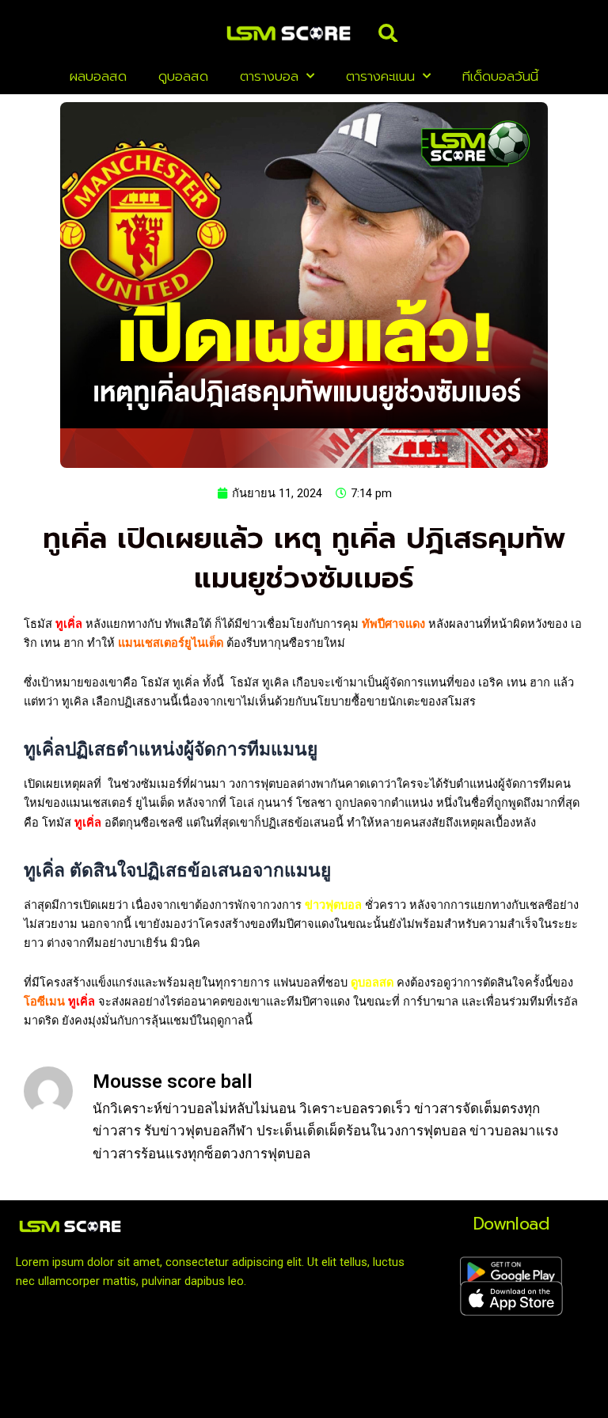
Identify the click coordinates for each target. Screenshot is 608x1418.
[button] (387, 33)
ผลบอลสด (98, 76)
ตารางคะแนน (380, 76)
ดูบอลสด (183, 76)
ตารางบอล (269, 76)
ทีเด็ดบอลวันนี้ (500, 76)
